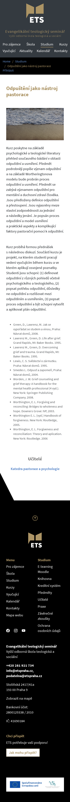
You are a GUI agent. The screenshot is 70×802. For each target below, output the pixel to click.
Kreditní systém (49, 585)
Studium (47, 44)
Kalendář (43, 51)
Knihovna (45, 578)
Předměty (45, 592)
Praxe (42, 606)
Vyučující (9, 51)
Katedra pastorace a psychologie (35, 469)
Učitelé (43, 599)
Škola (30, 44)
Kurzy (63, 44)
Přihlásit (8, 70)
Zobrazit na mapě (19, 698)
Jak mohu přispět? (23, 752)
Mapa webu (14, 615)
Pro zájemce (12, 44)
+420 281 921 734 (20, 665)
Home (6, 61)
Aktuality (25, 51)
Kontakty (60, 51)
